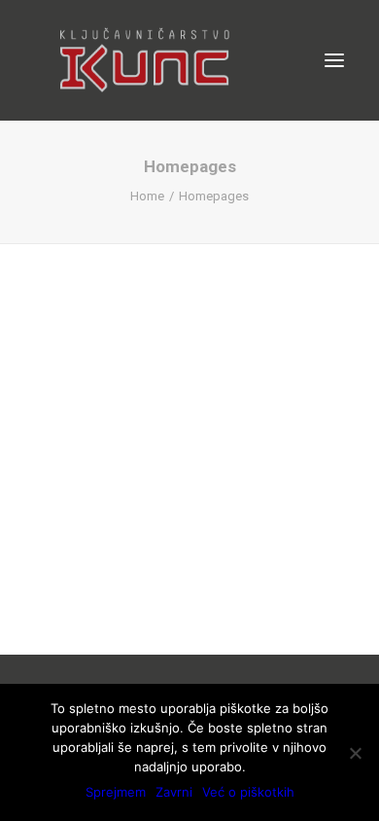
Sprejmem (116, 792)
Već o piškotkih (248, 792)
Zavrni (173, 792)
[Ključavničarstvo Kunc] (143, 60)
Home (147, 196)
